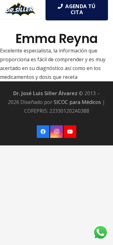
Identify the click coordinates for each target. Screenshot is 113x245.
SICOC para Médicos (77, 102)
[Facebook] (43, 131)
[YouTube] (70, 131)
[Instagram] (56, 131)
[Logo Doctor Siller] (20, 9)
